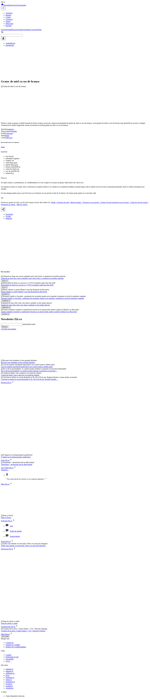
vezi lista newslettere (8, 329)
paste (3, 147)
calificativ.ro (10, 673)
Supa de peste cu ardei (9, 623)
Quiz (3, 30)
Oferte (39, 30)
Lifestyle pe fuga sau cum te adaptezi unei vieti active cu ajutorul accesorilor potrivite (32, 278)
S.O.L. (8, 661)
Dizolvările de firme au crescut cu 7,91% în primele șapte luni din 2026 (27, 285)
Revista (6, 5)
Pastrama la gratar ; (9, 205)
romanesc (10, 129)
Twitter (8, 216)
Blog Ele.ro (5, 484)
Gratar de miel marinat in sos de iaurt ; (115, 202)
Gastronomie (21, 5)
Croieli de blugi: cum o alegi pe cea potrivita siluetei (20, 375)
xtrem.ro (9, 680)
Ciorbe (8, 17)
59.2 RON (5, 636)
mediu (14, 131)
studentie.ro (10, 678)
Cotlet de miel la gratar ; (139, 202)
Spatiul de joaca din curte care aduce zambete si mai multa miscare (25, 305)
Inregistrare (10, 45)
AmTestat (18, 30)
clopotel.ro (9, 688)
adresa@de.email (29, 324)
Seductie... (5, 470)
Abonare (5, 327)
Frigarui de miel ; (64, 202)
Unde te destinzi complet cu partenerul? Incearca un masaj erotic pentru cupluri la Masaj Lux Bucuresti (39, 312)
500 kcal (9, 138)
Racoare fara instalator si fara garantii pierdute (18, 362)
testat (7, 136)
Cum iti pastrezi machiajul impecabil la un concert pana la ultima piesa (27, 367)
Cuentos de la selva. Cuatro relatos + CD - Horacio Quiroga (23, 631)
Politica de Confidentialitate (16, 647)
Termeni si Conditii (13, 645)
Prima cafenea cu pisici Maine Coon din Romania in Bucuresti (24, 292)
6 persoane (9, 133)
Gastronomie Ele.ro (8, 627)
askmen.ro (9, 671)
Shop (29, 30)
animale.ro (9, 669)
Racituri (8, 26)
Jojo (11, 526)
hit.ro (7, 675)
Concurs (34, 30)
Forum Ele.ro (6, 541)
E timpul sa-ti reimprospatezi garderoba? (16, 457)
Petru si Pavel (6, 518)
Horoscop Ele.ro (7, 549)
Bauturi (8, 15)
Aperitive (9, 13)
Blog (13, 30)
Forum (24, 30)
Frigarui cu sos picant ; (91, 202)
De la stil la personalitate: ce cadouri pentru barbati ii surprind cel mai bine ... (29, 371)
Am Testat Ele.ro (7, 468)
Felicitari (8, 30)
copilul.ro (9, 686)
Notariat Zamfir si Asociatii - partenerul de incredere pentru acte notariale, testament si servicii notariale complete (42, 298)
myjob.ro (9, 684)
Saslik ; (54, 202)
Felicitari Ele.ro (6, 521)
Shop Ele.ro (5, 634)
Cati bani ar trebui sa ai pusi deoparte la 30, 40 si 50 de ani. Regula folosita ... (29, 379)
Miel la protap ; (76, 202)
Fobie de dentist (16, 531)
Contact (8, 655)
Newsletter (10, 659)
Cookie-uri (10, 643)
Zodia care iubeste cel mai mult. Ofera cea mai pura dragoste (23, 546)
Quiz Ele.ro (5, 460)
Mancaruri (9, 24)
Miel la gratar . (22, 205)
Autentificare (10, 43)
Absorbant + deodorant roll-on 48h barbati (16, 464)
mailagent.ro (10, 682)
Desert (8, 21)
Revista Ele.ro (6, 383)
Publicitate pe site (12, 657)
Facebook (9, 214)
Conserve (9, 19)
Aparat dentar (15, 536)
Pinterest (9, 218)
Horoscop (13, 5)
